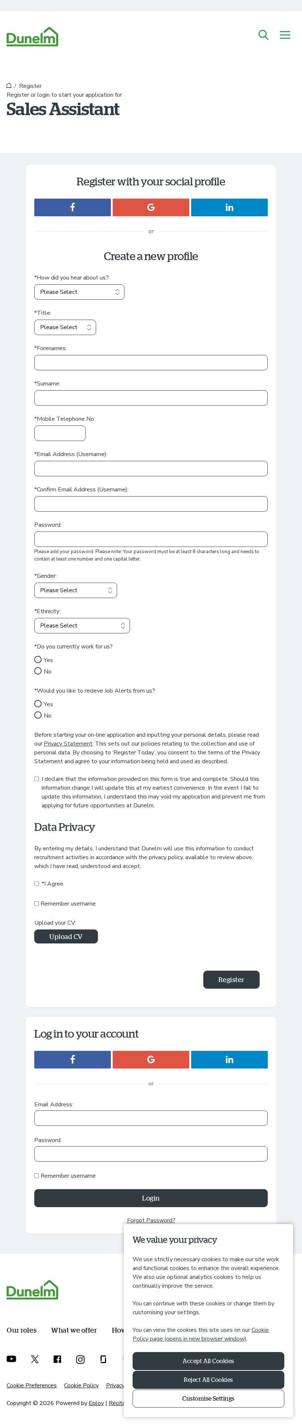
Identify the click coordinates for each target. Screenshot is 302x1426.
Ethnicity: (47, 611)
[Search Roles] (263, 35)
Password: (48, 525)
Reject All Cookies (208, 1379)
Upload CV (66, 936)
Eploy (96, 1403)
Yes (48, 660)
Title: (42, 313)
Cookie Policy (81, 1385)
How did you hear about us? (71, 278)
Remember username (68, 904)
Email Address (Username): (71, 454)
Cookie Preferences (32, 1385)
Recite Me (122, 1403)
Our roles (21, 1330)
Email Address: (53, 1104)
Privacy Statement (68, 744)
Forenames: (50, 348)
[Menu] (285, 35)
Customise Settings (208, 1398)
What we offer (74, 1330)
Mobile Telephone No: (64, 419)
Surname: (47, 384)
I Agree (52, 884)
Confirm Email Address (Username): (81, 490)
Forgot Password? (151, 1220)
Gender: (45, 576)
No (48, 672)
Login (151, 1198)
